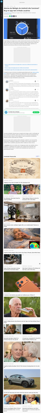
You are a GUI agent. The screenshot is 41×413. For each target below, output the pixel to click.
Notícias (8, 6)
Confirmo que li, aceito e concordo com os (19, 39)
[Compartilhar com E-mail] (14, 16)
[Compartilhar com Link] (16, 16)
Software (11, 6)
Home (5, 6)
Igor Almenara (8, 12)
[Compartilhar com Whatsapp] (10, 16)
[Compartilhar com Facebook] (12, 16)
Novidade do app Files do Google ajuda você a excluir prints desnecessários (21, 69)
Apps (14, 6)
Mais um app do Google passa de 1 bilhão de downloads (17, 67)
